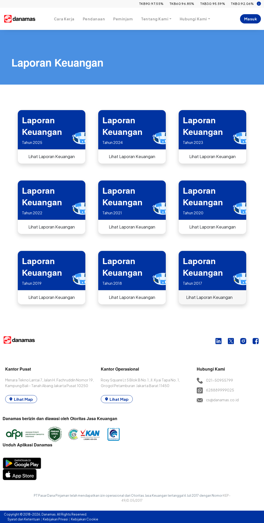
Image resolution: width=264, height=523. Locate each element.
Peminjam (123, 19)
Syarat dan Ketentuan (23, 519)
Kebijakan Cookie (84, 519)
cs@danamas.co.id (222, 399)
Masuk (250, 19)
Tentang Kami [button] (154, 19)
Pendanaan (94, 19)
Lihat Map (23, 399)
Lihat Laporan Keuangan (51, 156)
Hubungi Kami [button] (193, 19)
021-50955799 (219, 380)
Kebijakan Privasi (56, 519)
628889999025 (220, 390)
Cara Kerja (64, 19)
